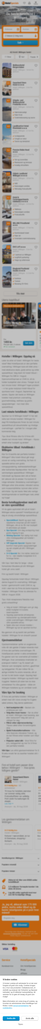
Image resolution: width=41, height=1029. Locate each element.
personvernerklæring (21, 1006)
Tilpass (20, 1024)
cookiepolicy (7, 1008)
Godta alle (11, 1018)
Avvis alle (30, 1018)
